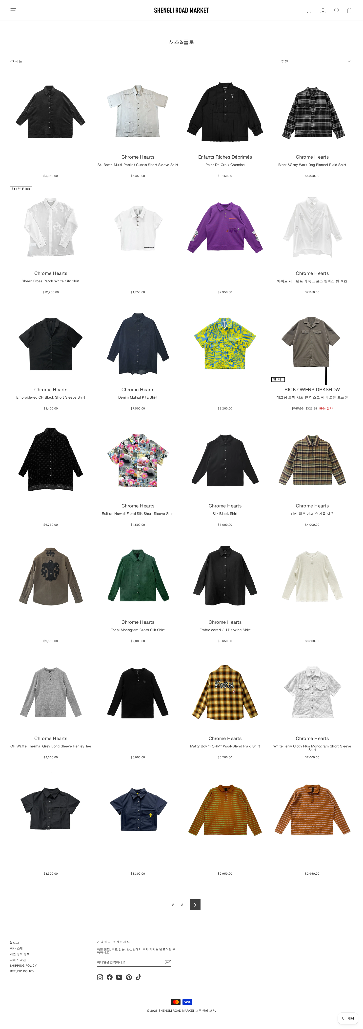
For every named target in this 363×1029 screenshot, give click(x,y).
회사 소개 (16, 948)
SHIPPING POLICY (23, 965)
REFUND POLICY (22, 971)
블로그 (14, 942)
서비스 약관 (18, 960)
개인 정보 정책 (20, 954)
